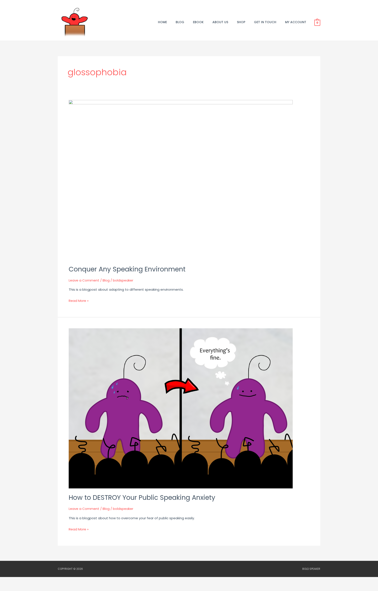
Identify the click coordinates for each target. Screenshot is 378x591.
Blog (106, 280)
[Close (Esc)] (64, 581)
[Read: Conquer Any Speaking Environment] (181, 179)
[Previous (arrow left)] (9, 588)
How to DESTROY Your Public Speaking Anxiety (142, 497)
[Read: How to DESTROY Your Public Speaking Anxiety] (181, 408)
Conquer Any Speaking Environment (127, 269)
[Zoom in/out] (9, 581)
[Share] (45, 581)
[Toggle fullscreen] (27, 581)
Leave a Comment (84, 280)
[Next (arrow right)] (27, 588)
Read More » (79, 300)
